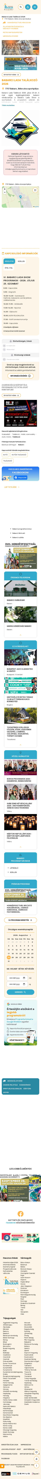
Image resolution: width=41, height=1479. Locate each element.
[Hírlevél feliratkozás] (2, 1466)
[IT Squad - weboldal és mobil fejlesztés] (36, 1474)
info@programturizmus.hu (15, 169)
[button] (20, 197)
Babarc (11, 19)
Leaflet (36, 207)
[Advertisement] (20, 508)
